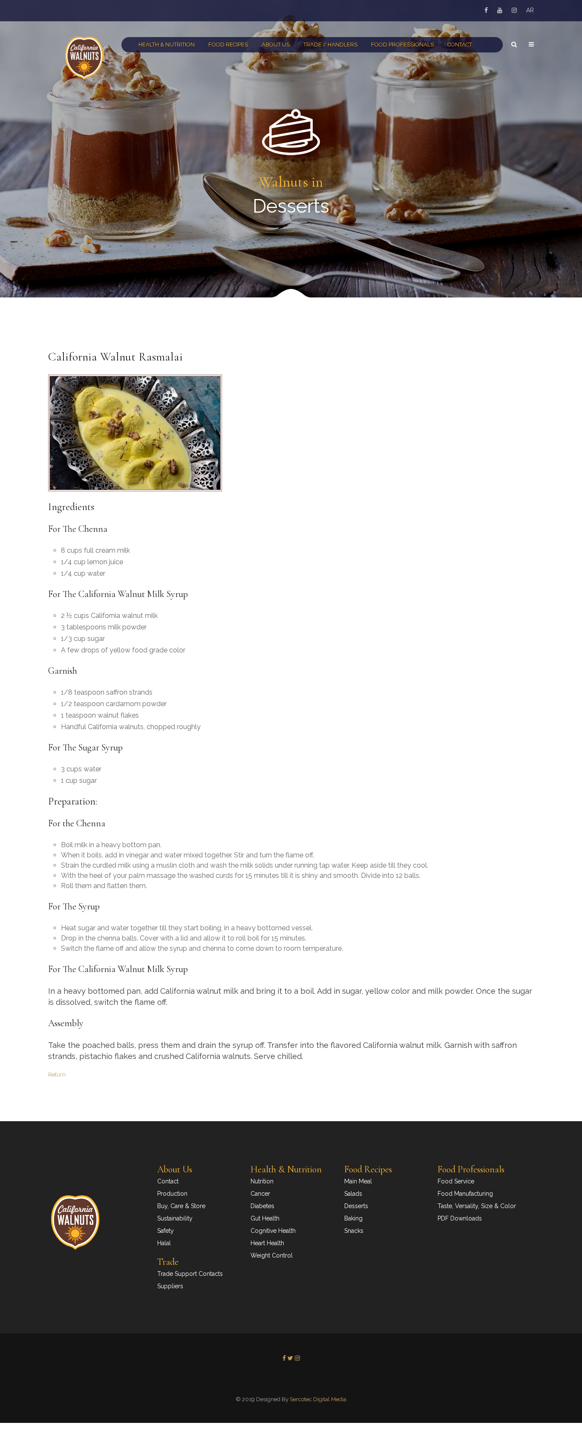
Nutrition (262, 1181)
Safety (165, 1230)
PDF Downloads (460, 1218)
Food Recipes (228, 44)
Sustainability (175, 1218)
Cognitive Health (273, 1230)
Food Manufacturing (465, 1193)
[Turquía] (295, 1378)
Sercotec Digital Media (318, 1399)
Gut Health (265, 1218)
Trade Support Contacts (190, 1273)
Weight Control (272, 1255)
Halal (164, 1243)
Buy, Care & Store (181, 1206)
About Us (276, 44)
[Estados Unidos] (286, 1378)
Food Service (456, 1181)
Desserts (356, 1206)
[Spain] (294, 1378)
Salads (353, 1193)
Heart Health (267, 1243)
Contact (459, 44)
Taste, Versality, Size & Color (477, 1206)
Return (57, 1074)
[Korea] (293, 1378)
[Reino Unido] (290, 1378)
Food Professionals (402, 44)
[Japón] (291, 1378)
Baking (353, 1218)
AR (530, 10)
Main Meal (358, 1181)
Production (172, 1193)
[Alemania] (289, 1378)
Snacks (353, 1230)
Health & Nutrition (166, 44)
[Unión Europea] (287, 1378)
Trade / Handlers (330, 44)
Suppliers (170, 1286)
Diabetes (262, 1206)
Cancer (260, 1193)
